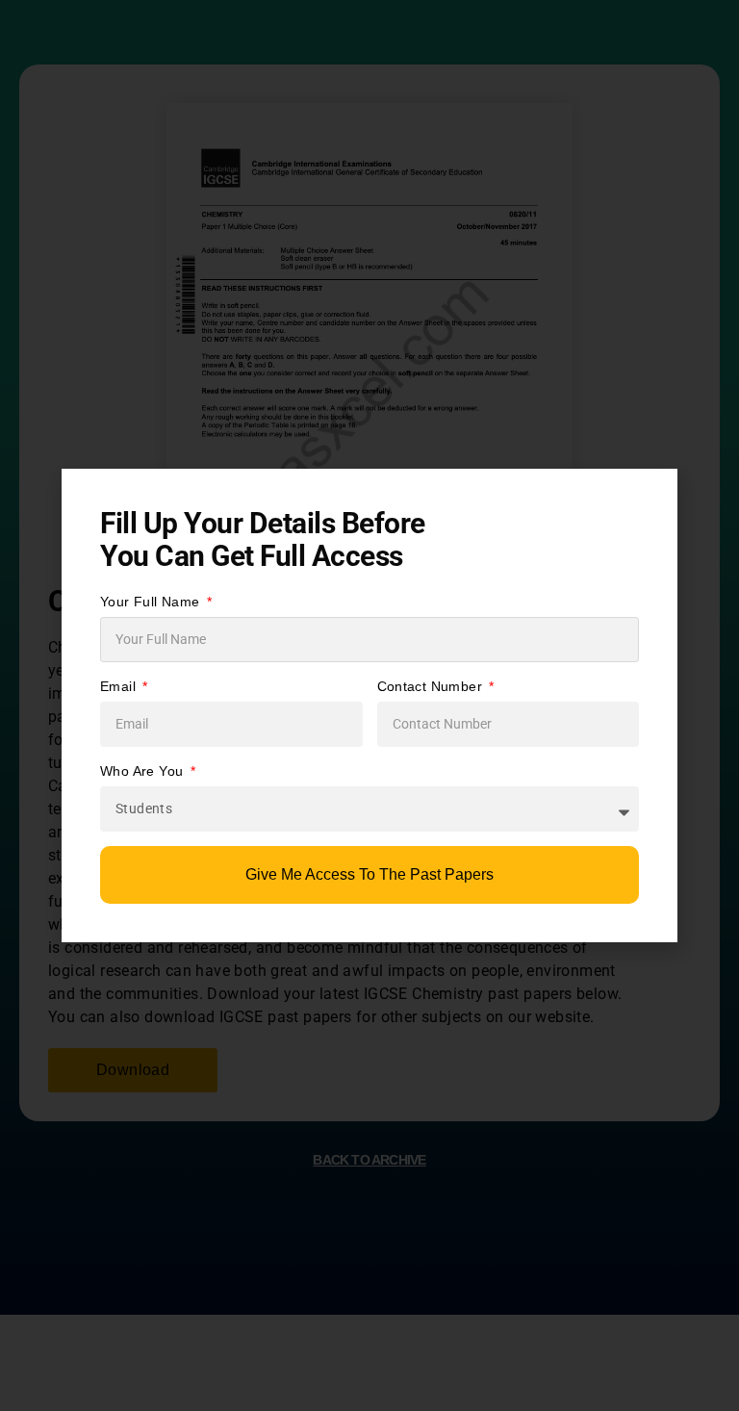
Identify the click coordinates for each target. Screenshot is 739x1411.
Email (120, 686)
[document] (369, 705)
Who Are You (144, 771)
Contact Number (432, 686)
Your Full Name (152, 601)
